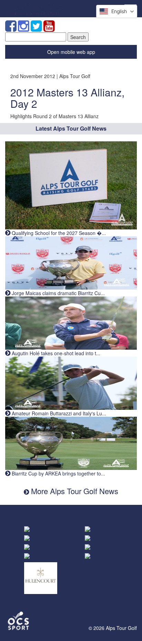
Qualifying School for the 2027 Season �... (58, 232)
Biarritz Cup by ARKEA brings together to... (57, 473)
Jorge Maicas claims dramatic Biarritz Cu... (57, 293)
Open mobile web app (71, 51)
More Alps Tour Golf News (73, 491)
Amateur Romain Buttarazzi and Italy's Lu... (58, 413)
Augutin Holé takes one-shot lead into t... (55, 353)
